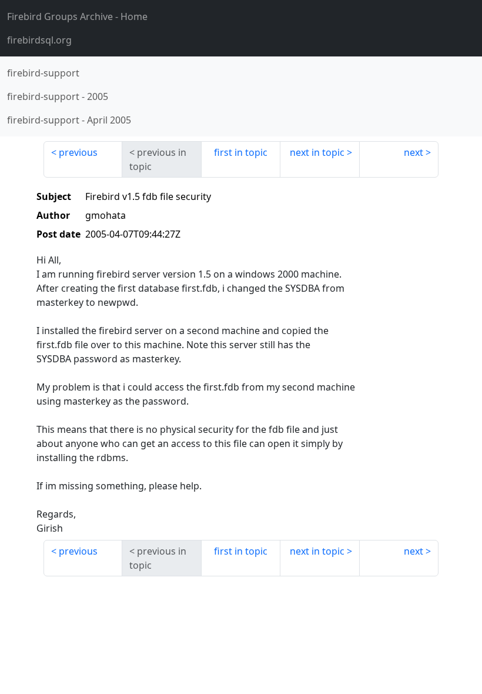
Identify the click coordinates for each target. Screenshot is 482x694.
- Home (77, 16)
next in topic (317, 152)
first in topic (240, 152)
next (413, 152)
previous (78, 152)
